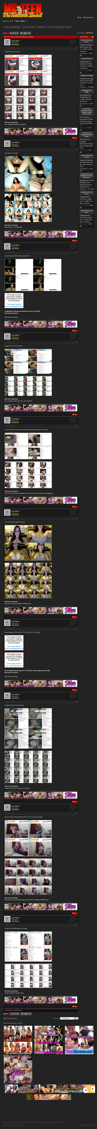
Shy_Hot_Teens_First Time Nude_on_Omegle (59, 27)
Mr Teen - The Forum (28, 27)
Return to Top (29, 1122)
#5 (76, 426)
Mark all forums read (51, 1122)
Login (17, 21)
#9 (76, 813)
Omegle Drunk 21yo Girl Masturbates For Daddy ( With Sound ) (87, 175)
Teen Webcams (40, 27)
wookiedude (83, 53)
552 (21, 33)
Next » (25, 33)
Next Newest (18, 1010)
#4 (76, 342)
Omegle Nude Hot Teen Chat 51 (87, 211)
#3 (76, 252)
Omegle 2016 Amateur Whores (86, 41)
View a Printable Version (11, 1018)
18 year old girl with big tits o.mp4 (14, 993)
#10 (76, 924)
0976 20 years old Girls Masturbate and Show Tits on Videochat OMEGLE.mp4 (26, 900)
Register (22, 21)
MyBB (9, 1125)
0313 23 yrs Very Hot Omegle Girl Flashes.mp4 (18, 603)
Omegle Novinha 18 (87, 59)
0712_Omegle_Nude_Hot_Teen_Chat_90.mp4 (18, 401)
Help (80, 17)
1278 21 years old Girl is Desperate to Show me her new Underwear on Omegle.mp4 (29, 493)
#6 (76, 518)
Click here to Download (11, 317)
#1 (76, 48)
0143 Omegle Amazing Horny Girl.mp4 (15, 124)
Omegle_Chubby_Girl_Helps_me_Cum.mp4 (17, 788)
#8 (76, 701)
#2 (76, 149)
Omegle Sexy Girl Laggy (87, 75)
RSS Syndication (61, 1122)
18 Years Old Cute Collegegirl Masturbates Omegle (86, 134)
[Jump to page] (29, 33)
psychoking (15, 41)
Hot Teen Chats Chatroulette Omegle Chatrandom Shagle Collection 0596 (86, 111)
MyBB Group (20, 1125)
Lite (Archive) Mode (40, 1122)
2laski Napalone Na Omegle (86, 91)
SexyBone (83, 87)
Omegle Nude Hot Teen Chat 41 (87, 193)
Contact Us (5, 1122)
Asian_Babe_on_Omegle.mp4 (13, 227)
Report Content (89, 17)
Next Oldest (9, 1010)
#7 (76, 628)
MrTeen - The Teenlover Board (12, 27)
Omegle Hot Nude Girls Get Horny (86, 156)
